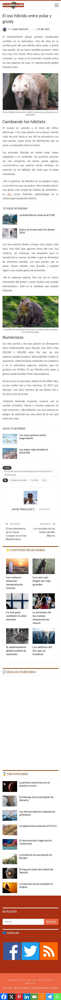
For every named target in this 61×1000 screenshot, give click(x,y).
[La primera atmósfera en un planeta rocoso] (10, 786)
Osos (44, 480)
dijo (9, 194)
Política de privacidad (40, 988)
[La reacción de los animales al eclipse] (10, 887)
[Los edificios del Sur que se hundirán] (44, 636)
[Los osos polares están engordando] (10, 439)
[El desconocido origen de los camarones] (10, 844)
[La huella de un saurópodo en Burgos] (10, 858)
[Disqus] (30, 721)
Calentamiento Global (19, 480)
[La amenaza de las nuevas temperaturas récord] (44, 601)
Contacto (54, 988)
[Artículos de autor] (30, 497)
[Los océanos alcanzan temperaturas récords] (17, 566)
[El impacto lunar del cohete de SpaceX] (10, 873)
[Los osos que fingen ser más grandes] (44, 566)
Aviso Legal (7, 988)
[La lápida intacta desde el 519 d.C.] (10, 830)
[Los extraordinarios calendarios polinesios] (10, 815)
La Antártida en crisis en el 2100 (37, 215)
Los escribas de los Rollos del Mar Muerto (44, 532)
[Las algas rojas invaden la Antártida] (10, 453)
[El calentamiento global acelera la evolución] (17, 636)
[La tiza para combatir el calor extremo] (17, 601)
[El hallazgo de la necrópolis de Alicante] (10, 801)
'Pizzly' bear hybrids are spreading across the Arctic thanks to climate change (28, 473)
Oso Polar (34, 480)
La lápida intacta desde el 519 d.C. (38, 826)
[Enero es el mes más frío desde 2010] (10, 233)
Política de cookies (21, 988)
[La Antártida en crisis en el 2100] (10, 219)
